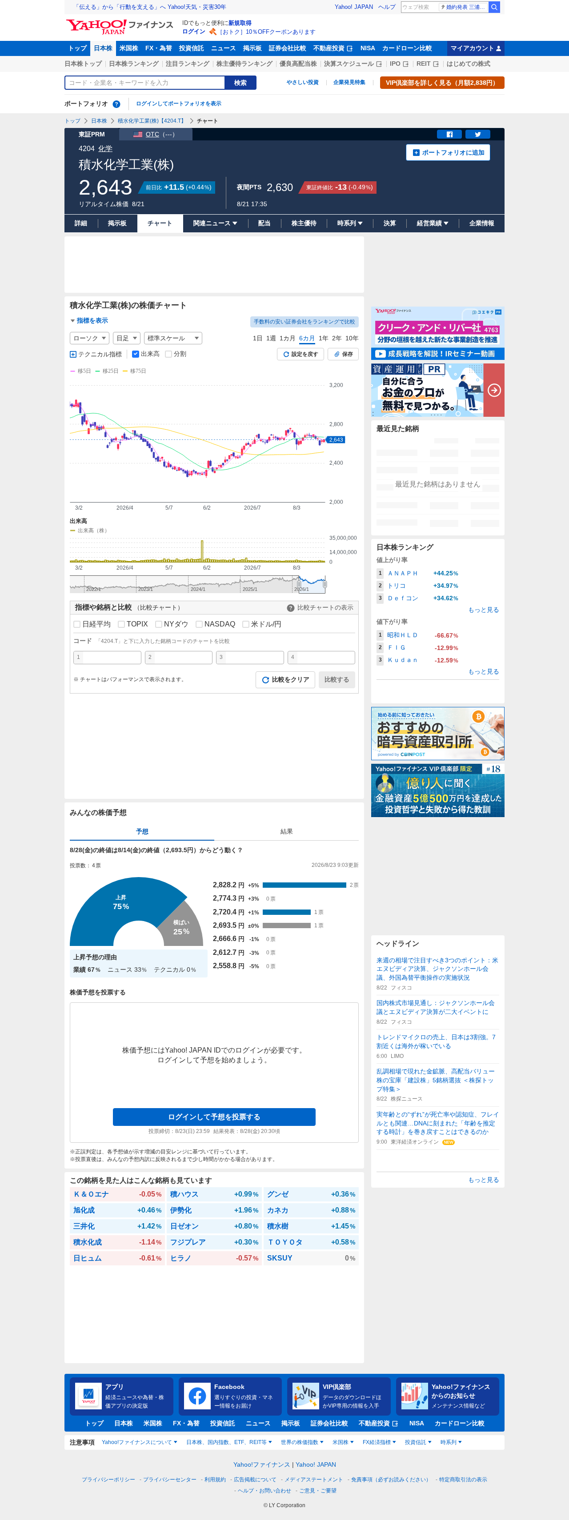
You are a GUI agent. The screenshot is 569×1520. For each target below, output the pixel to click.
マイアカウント (472, 48)
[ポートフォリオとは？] (116, 104)
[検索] (494, 7)
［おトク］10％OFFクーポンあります (266, 31)
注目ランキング (187, 63)
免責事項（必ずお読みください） (391, 1479)
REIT (424, 63)
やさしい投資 (303, 82)
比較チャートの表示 (325, 607)
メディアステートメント (313, 1479)
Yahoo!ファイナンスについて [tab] (137, 1442)
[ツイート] (477, 134)
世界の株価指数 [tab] (299, 1442)
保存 (347, 354)
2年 (337, 338)
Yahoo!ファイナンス (261, 1464)
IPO (395, 63)
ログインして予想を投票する (214, 1117)
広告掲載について (255, 1479)
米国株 (129, 48)
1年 (324, 338)
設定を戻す (305, 354)
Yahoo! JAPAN (354, 7)
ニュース (223, 48)
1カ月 (288, 338)
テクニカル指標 (100, 354)
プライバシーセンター (169, 1479)
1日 (258, 338)
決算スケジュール (349, 63)
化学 (105, 148)
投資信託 (191, 48)
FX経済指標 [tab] (377, 1442)
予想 (142, 831)
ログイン (193, 31)
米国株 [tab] (341, 1442)
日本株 (103, 48)
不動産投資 (329, 48)
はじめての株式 (468, 63)
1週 (271, 338)
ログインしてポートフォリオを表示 (178, 103)
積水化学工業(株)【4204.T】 (152, 121)
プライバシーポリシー (108, 1479)
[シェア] (449, 134)
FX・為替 (158, 48)
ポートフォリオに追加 (453, 152)
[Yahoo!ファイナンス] (121, 21)
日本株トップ (83, 63)
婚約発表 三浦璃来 (467, 7)
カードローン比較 (407, 48)
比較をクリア (290, 679)
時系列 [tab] (449, 1442)
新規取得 (240, 23)
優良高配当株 (298, 63)
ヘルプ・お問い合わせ (264, 1491)
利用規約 (215, 1479)
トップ (77, 48)
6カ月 (307, 338)
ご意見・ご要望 (318, 1491)
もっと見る (483, 609)
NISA (368, 48)
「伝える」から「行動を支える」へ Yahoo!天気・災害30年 (149, 7)
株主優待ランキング (244, 63)
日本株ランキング (134, 63)
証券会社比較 (287, 48)
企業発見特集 (349, 82)
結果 (286, 831)
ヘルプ (387, 7)
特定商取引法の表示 (463, 1479)
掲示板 (252, 48)
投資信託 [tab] (415, 1442)
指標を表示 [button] (92, 320)
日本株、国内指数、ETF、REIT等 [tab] (226, 1442)
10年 (352, 338)
